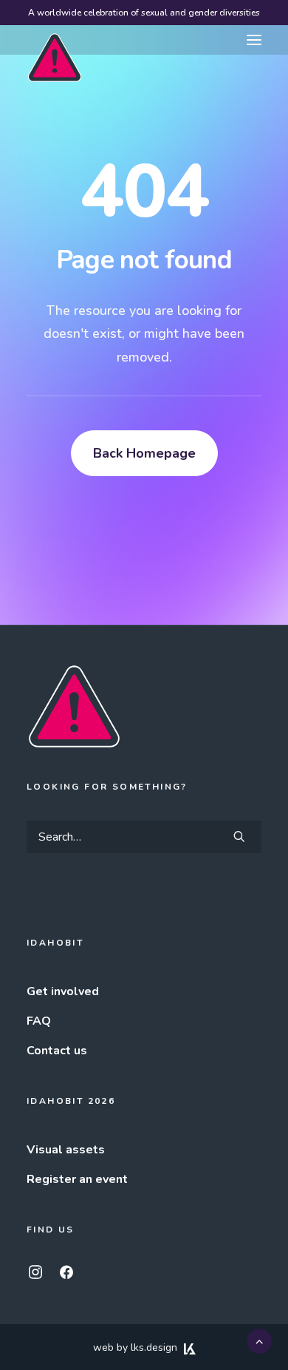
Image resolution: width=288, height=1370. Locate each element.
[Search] (144, 837)
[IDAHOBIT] (55, 40)
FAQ (39, 1021)
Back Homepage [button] (144, 453)
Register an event (77, 1179)
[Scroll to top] (259, 1340)
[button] (254, 40)
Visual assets (66, 1150)
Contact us (57, 1050)
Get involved (63, 991)
